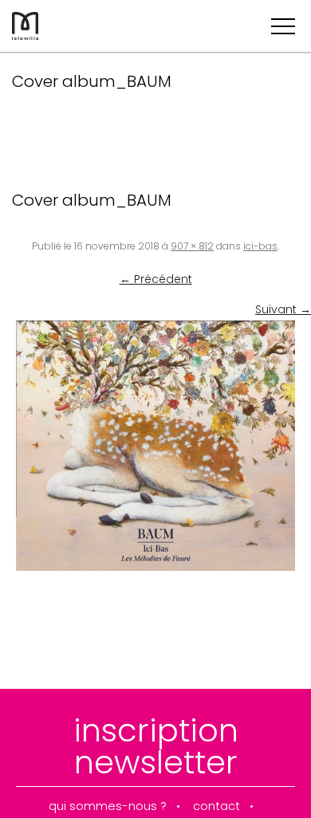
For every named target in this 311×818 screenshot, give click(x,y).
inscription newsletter (155, 746)
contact (216, 806)
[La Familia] (25, 36)
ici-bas (260, 246)
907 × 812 (192, 246)
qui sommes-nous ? (108, 806)
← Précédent (156, 279)
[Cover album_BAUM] (155, 445)
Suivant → (283, 309)
